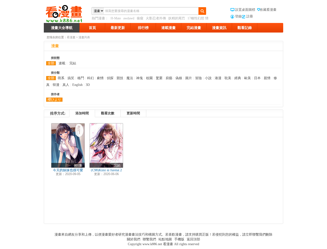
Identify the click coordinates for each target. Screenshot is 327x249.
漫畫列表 (84, 37)
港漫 (218, 78)
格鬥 (80, 78)
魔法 (129, 78)
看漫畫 (71, 37)
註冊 (249, 16)
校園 (149, 78)
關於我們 (133, 239)
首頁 (92, 28)
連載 (62, 63)
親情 (267, 78)
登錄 (238, 16)
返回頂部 (193, 239)
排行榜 (143, 28)
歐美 (247, 78)
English (77, 85)
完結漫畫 (194, 28)
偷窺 (140, 18)
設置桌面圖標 (245, 9)
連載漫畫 (168, 28)
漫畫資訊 (219, 28)
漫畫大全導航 (62, 28)
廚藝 (169, 78)
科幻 (90, 78)
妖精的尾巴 (176, 18)
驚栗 (159, 78)
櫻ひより (54, 99)
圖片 (188, 78)
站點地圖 (165, 239)
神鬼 (139, 78)
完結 (72, 63)
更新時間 (133, 113)
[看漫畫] (68, 12)
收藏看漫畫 (268, 9)
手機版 (179, 239)
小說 (208, 78)
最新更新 (118, 28)
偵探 (110, 78)
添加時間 (82, 113)
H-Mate (116, 18)
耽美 (228, 78)
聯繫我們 (149, 239)
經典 (237, 78)
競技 (120, 78)
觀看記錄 (244, 28)
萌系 (61, 78)
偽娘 (178, 78)
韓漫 (56, 85)
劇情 (100, 78)
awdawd (128, 18)
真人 (65, 85)
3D (88, 85)
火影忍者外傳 (156, 18)
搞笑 (71, 78)
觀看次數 (107, 113)
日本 (257, 78)
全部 (51, 63)
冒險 (198, 78)
